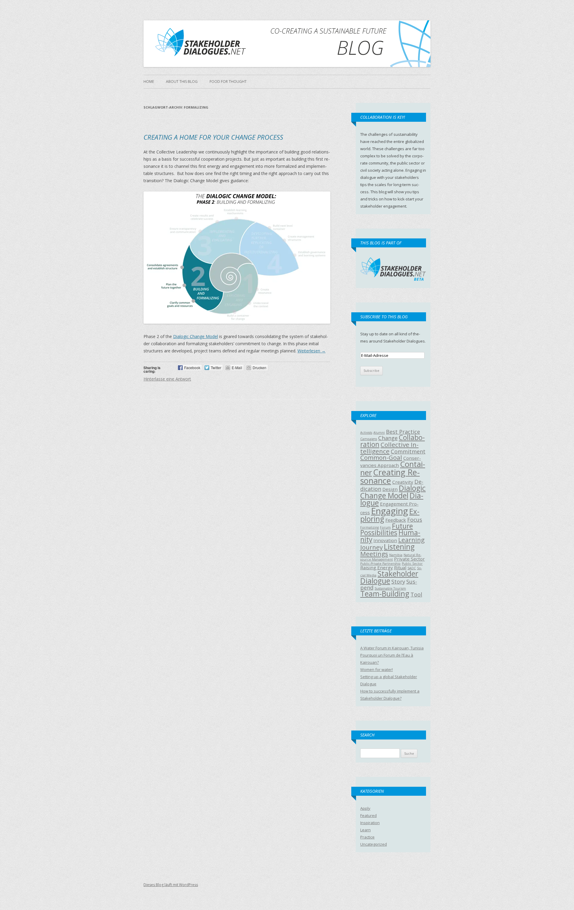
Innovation (385, 540)
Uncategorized (373, 844)
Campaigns (368, 439)
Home (149, 81)
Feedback (395, 520)
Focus (414, 519)
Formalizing (369, 527)
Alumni (379, 432)
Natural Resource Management (390, 557)
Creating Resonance (390, 476)
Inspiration (370, 822)
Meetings (374, 554)
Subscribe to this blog (384, 316)
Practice (367, 837)
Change (388, 438)
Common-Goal (381, 457)
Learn (365, 830)
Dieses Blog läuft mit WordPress (171, 884)
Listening (399, 547)
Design (390, 489)
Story (398, 581)
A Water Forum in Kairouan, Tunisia (392, 648)
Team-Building (384, 594)
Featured (368, 815)
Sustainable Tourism (390, 588)
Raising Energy (376, 567)
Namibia (395, 555)
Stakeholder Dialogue (389, 577)
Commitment (408, 451)
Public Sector (412, 563)
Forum (385, 527)
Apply (365, 808)
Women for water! (376, 669)
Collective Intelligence (389, 447)
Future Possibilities (386, 529)
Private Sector (409, 559)
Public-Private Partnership (380, 563)
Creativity (402, 482)
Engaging (389, 511)
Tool (416, 594)
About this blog (182, 81)
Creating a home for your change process (213, 137)
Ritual (400, 567)
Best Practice (403, 431)
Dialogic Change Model (195, 336)
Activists (366, 432)
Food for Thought (228, 81)
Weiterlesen (311, 351)
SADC (411, 568)
